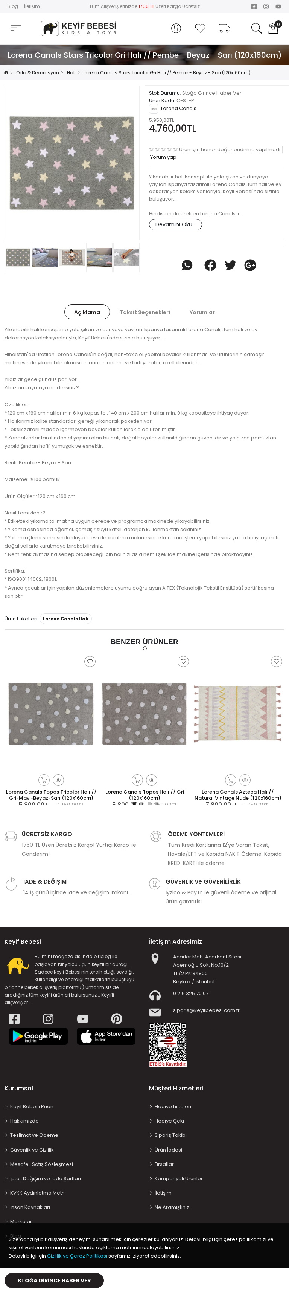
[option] (72, 163)
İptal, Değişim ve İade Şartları (45, 1178)
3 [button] (148, 802)
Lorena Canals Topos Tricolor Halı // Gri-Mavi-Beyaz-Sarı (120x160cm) (51, 795)
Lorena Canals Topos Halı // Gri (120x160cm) (144, 795)
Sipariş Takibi (171, 1135)
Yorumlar (202, 312)
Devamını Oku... (175, 224)
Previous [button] (12, 163)
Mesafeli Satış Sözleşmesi (41, 1164)
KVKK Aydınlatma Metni (38, 1192)
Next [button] (133, 163)
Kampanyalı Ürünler (179, 1178)
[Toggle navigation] (16, 28)
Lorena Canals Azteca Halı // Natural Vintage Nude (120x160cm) (238, 795)
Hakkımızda (24, 1120)
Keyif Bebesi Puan (31, 1106)
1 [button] (133, 802)
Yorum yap (162, 157)
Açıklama (87, 312)
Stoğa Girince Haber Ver (54, 1280)
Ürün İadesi (168, 1149)
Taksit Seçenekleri (145, 312)
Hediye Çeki (169, 1120)
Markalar (21, 1221)
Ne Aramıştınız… (174, 1207)
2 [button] (141, 802)
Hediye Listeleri (173, 1106)
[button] (176, 28)
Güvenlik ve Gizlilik (32, 1149)
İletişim (32, 6)
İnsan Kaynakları (30, 1207)
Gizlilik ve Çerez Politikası (77, 1255)
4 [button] (156, 802)
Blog (13, 6)
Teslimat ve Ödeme (34, 1135)
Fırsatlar (164, 1164)
